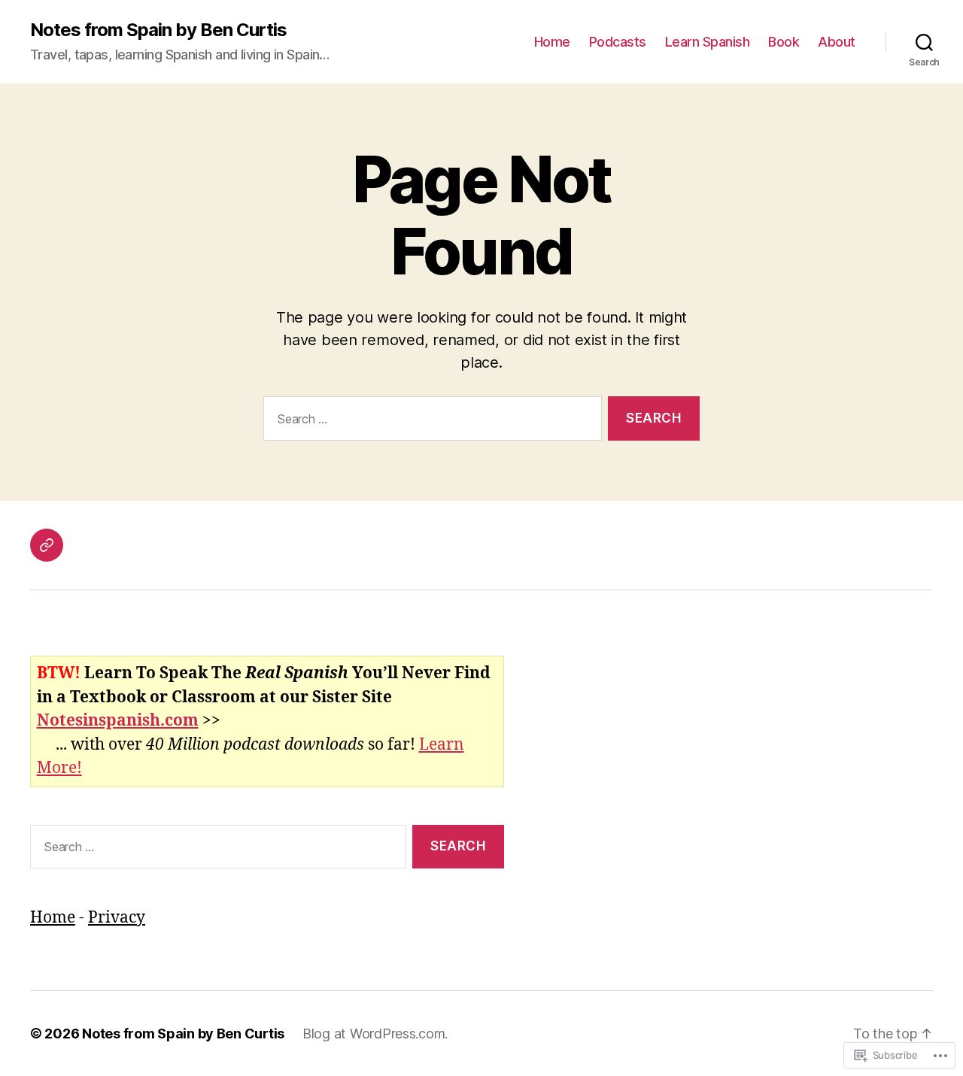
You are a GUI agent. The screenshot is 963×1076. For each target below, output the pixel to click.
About (836, 42)
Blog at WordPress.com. (375, 1033)
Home (552, 42)
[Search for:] (429, 421)
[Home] (46, 545)
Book (783, 42)
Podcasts (617, 42)
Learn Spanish (707, 42)
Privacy (116, 918)
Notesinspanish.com (118, 721)
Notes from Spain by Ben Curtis (158, 30)
